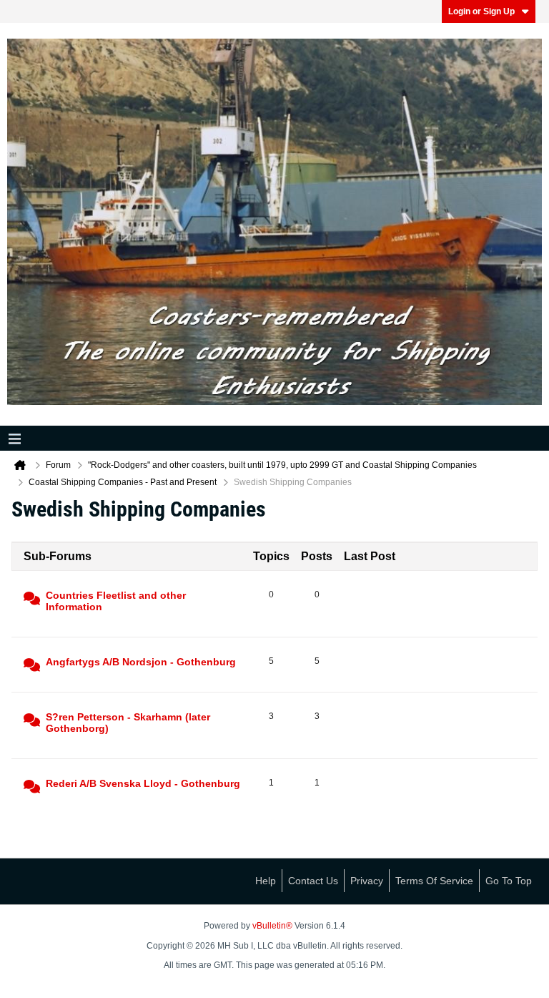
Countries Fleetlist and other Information (116, 600)
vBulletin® (272, 926)
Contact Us (313, 880)
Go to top (508, 880)
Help (265, 880)
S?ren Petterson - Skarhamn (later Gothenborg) (128, 722)
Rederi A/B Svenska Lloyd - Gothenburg (143, 783)
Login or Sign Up (481, 11)
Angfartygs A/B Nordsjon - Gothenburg (141, 661)
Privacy (366, 880)
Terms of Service (434, 880)
